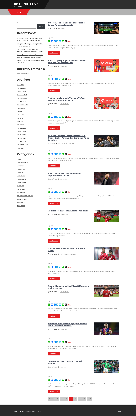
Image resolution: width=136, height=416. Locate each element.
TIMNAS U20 (21, 203)
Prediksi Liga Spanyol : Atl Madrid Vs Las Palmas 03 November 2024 (67, 61)
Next (89, 399)
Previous (51, 399)
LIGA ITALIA (63, 144)
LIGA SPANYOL (64, 66)
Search (19, 23)
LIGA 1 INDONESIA (22, 163)
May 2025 (20, 118)
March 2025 (20, 125)
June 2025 (20, 115)
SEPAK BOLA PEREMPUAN (25, 196)
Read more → (53, 53)
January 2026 (21, 91)
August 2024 (21, 148)
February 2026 (21, 88)
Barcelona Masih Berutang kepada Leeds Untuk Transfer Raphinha (67, 324)
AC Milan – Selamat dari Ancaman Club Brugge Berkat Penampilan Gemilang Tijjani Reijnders (68, 137)
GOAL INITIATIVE (26, 4)
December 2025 (22, 95)
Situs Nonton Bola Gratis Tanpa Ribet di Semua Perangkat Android (66, 24)
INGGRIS (19, 159)
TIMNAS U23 (21, 206)
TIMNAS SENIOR (22, 199)
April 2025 (20, 121)
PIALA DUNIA (64, 254)
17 (75, 399)
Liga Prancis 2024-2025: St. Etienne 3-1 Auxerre (66, 362)
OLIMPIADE (20, 186)
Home (18, 12)
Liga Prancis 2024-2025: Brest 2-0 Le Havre (68, 211)
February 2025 (21, 128)
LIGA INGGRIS (21, 169)
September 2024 (22, 145)
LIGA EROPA (20, 166)
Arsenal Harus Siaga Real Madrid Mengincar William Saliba (69, 287)
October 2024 (21, 141)
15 (66, 399)
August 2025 (21, 108)
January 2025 (21, 131)
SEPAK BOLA (64, 29)
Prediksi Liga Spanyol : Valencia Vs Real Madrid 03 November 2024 (66, 99)
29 (84, 399)
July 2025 (20, 111)
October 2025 (21, 101)
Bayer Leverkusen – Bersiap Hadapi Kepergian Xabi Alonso (64, 174)
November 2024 (22, 138)
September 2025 (22, 105)
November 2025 (22, 98)
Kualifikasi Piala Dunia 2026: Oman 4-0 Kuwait (66, 249)
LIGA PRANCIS (64, 214)
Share (69, 42)
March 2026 (20, 85)
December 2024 (22, 135)
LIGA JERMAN (64, 179)
